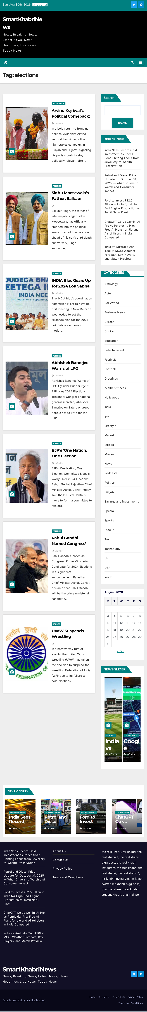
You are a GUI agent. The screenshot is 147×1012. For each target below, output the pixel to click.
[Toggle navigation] (140, 62)
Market (109, 435)
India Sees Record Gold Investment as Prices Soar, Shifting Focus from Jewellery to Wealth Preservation (122, 158)
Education (111, 340)
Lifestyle (110, 426)
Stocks (109, 530)
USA (108, 567)
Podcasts (111, 473)
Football (110, 369)
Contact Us (60, 860)
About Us (59, 851)
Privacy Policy (62, 868)
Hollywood (112, 397)
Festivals (111, 359)
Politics (57, 186)
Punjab (109, 492)
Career (109, 322)
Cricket (110, 331)
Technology (113, 549)
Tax (107, 539)
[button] (132, 62)
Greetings (111, 378)
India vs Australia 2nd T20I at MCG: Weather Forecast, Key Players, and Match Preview (24, 937)
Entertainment (114, 350)
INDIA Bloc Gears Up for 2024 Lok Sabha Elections (71, 286)
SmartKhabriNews (29, 969)
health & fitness (115, 388)
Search (109, 98)
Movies (109, 454)
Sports (56, 624)
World (109, 577)
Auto (108, 293)
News (108, 463)
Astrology (58, 104)
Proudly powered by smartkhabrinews (24, 1000)
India (108, 407)
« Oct (120, 651)
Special (110, 511)
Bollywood (112, 303)
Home (92, 997)
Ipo (107, 416)
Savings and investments (122, 501)
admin (59, 123)
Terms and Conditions (68, 877)
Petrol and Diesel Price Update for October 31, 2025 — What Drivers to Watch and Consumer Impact (121, 183)
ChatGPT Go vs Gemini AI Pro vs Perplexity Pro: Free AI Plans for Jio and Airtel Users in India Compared (122, 229)
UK (106, 558)
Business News (115, 312)
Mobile (109, 444)
